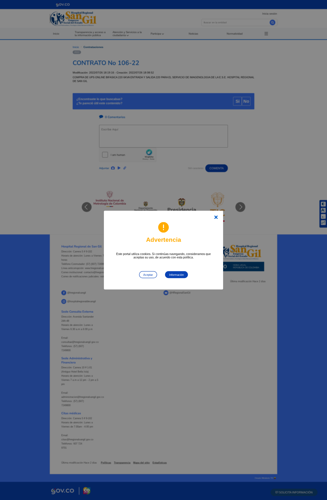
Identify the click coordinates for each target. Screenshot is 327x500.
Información (176, 274)
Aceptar (148, 274)
